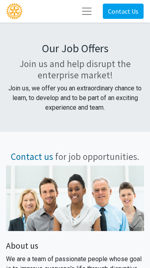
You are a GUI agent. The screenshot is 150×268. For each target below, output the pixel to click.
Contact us (32, 156)
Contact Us (123, 11)
